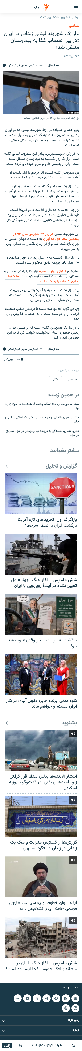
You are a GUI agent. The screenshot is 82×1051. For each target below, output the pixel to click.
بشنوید (69, 723)
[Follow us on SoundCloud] (18, 998)
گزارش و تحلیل (61, 466)
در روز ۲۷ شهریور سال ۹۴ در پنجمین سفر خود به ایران (46, 236)
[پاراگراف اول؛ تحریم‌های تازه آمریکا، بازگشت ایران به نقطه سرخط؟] (41, 493)
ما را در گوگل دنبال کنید (47, 1045)
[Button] (53, 65)
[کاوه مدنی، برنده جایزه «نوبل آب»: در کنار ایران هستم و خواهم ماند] (41, 674)
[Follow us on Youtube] (27, 998)
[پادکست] (20, 1045)
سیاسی (74, 26)
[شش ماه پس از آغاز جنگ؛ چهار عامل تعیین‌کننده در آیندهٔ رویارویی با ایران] (41, 554)
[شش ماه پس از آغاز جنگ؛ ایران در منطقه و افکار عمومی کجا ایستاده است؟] (41, 937)
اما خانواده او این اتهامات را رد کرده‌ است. (42, 279)
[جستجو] (73, 1045)
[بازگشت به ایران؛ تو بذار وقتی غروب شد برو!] (41, 614)
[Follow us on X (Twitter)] (37, 998)
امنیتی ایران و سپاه (52, 271)
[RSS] (66, 998)
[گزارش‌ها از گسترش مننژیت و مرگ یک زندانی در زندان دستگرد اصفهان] (41, 816)
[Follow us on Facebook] (56, 998)
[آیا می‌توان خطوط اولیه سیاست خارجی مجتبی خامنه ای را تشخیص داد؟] (41, 876)
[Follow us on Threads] (66, 1008)
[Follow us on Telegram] (46, 998)
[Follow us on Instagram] (75, 1008)
